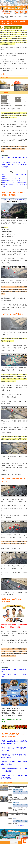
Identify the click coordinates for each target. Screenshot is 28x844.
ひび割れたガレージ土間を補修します (11, 178)
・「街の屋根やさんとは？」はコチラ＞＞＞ (13, 162)
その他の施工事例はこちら (22, 825)
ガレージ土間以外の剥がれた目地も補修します (13, 180)
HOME (1, 16)
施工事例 (7, 16)
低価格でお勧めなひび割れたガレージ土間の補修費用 (14, 182)
